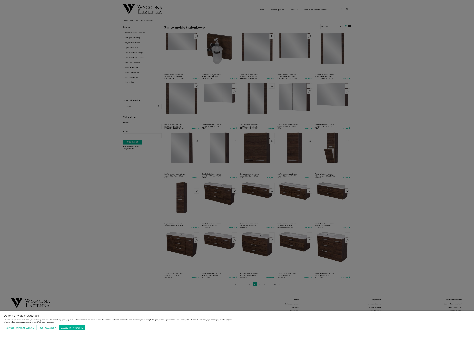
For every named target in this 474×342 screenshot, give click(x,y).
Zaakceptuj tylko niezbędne (20, 328)
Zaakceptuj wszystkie (72, 328)
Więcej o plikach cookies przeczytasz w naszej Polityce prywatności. (29, 322)
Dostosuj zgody (48, 328)
